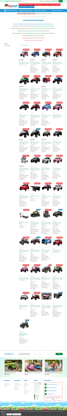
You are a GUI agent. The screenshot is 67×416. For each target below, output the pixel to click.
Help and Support (26, 6)
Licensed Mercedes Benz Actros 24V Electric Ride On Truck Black (46, 223)
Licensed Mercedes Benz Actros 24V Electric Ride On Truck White (24, 169)
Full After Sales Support (42, 10)
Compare (24, 53)
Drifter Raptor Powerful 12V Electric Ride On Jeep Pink (24, 63)
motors (49, 33)
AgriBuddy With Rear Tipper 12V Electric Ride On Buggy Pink (35, 279)
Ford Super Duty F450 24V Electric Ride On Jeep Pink (24, 278)
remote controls (40, 33)
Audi (25, 388)
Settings (3, 414)
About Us (20, 6)
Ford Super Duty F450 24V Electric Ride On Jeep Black (46, 142)
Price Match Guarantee (27, 10)
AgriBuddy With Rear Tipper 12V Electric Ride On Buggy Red (35, 306)
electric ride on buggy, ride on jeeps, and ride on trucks (31, 30)
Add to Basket (24, 55)
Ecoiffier (25, 392)
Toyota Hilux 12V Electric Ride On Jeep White (57, 197)
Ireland (38, 35)
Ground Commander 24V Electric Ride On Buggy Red (35, 116)
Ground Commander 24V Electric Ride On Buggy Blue (57, 89)
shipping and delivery (30, 35)
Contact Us (32, 6)
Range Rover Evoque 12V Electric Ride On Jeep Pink (57, 116)
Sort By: (21, 45)
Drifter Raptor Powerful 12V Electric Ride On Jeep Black (46, 63)
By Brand (20, 4)
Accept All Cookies (16, 414)
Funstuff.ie (52, 26)
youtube (37, 397)
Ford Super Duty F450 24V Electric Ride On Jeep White (24, 306)
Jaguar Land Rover (27, 390)
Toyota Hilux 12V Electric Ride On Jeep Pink (57, 169)
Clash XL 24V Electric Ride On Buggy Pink (46, 197)
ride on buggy (46, 26)
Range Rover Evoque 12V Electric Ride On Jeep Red (23, 197)
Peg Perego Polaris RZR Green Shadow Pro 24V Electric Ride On (34, 223)
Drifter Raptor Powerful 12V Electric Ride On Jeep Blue (35, 63)
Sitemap (5, 386)
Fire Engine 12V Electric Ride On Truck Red (46, 89)
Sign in (53, 1)
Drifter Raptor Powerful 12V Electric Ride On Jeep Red (57, 63)
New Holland (26, 385)
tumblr (37, 399)
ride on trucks (41, 26)
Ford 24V (26, 40)
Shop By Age (25, 4)
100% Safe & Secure (58, 10)
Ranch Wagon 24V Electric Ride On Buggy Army (35, 142)
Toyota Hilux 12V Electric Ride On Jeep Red (57, 251)
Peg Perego (26, 384)
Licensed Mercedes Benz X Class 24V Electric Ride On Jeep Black (57, 306)
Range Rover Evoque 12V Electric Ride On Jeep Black (35, 169)
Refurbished (58, 4)
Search (41, 1)
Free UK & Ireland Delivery (12, 10)
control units (45, 33)
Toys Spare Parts (19, 33)
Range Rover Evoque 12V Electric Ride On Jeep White (45, 169)
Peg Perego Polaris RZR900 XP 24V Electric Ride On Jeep (35, 251)
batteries (27, 33)
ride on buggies (43, 28)
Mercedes (26, 391)
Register (57, 1)
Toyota (25, 386)
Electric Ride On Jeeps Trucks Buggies (38, 16)
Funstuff (25, 382)
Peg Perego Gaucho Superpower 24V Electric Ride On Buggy (23, 334)
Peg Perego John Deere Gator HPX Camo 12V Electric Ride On (57, 223)
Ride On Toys (31, 4)
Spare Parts (48, 4)
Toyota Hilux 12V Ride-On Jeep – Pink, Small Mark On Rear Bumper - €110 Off (46, 306)
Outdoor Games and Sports (39, 4)
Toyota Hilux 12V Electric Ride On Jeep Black (57, 142)
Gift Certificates (47, 1)
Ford (25, 389)
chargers (31, 33)
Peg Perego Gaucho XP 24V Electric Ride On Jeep (46, 278)
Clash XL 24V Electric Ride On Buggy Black (23, 116)
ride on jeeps (35, 26)
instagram (37, 396)
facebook (37, 395)
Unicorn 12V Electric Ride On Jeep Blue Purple (46, 116)
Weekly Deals (53, 4)
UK (43, 35)
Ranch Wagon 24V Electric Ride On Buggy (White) (24, 142)
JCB (25, 387)
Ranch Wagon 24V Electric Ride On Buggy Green (24, 89)
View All (25, 393)
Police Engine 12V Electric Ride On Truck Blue (45, 251)
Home (23, 16)
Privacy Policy (3, 412)
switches (35, 33)
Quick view (24, 51)
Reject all (9, 414)
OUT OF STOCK (35, 135)
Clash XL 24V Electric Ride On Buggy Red (35, 89)
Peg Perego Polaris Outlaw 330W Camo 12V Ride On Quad (24, 251)
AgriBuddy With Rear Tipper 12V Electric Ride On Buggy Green (57, 279)
